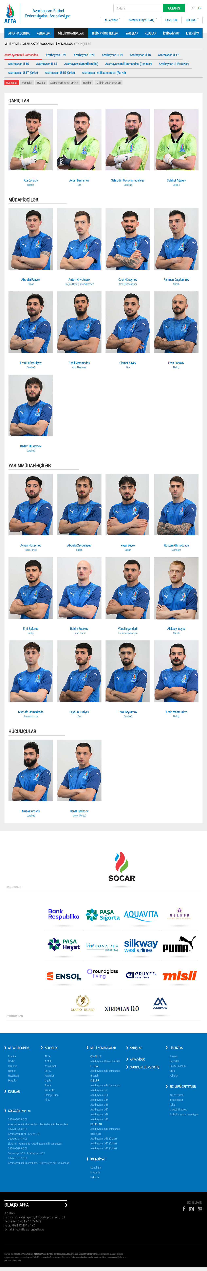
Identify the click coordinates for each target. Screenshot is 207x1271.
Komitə (12, 1056)
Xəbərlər (44, 33)
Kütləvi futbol (177, 1095)
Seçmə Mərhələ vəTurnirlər (64, 82)
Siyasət (173, 1056)
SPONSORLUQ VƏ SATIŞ (142, 20)
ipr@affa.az (120, 1256)
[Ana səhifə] (37, 13)
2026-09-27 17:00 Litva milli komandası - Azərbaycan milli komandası (35, 1141)
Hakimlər (49, 1075)
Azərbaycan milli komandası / (54, 44)
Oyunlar (41, 82)
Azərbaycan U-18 (140, 55)
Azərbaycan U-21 (56, 55)
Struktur (12, 1066)
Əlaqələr (12, 1080)
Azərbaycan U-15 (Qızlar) (60, 73)
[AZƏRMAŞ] (160, 1004)
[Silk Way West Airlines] (141, 947)
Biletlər (191, 20)
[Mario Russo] (83, 1004)
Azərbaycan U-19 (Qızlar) (174, 64)
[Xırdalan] (121, 1010)
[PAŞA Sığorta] (102, 916)
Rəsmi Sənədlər (178, 1066)
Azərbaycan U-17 (168, 55)
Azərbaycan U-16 (18, 64)
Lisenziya (192, 33)
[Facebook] (184, 1208)
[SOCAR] (121, 867)
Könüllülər (95, 1167)
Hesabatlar (13, 1075)
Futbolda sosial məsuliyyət (184, 1114)
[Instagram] (191, 1208)
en (199, 8)
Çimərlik (95, 1056)
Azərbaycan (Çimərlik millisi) (81, 64)
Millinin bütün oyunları (108, 82)
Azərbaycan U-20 (84, 55)
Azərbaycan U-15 (46, 64)
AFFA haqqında (19, 33)
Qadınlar (96, 1124)
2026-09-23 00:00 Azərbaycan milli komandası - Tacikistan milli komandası (38, 1121)
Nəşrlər (12, 1071)
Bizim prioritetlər (105, 33)
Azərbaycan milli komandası (105, 1085)
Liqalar (48, 1080)
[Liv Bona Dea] (102, 948)
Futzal (94, 1066)
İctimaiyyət (171, 33)
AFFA (48, 1056)
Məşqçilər (27, 82)
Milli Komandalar (103, 1048)
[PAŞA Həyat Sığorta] (64, 945)
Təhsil (173, 1104)
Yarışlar (132, 33)
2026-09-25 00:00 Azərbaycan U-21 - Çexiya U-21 (24, 1131)
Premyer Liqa (51, 1095)
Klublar (150, 33)
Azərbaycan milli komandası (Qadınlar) (128, 64)
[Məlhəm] (180, 914)
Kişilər (94, 1080)
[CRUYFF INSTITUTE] (141, 976)
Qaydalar (174, 1061)
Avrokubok (50, 1066)
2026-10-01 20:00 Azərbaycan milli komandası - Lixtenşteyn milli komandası (39, 1160)
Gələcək (19, 1110)
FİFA (47, 1100)
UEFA (48, 1071)
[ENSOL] (64, 977)
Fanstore (171, 20)
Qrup (172, 1071)
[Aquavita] (141, 917)
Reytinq (87, 82)
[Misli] (180, 977)
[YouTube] (200, 1208)
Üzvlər (11, 1061)
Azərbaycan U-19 (112, 55)
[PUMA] (180, 945)
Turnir (48, 1085)
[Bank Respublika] (64, 915)
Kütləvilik (50, 1090)
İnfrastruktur (176, 1100)
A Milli (48, 1061)
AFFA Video (111, 20)
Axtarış (174, 8)
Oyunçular (11, 82)
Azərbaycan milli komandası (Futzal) (104, 73)
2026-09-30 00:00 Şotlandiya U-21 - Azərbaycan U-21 (26, 1150)
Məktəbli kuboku (178, 1109)
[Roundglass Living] (102, 975)
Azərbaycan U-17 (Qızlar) (23, 73)
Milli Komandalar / (18, 44)
